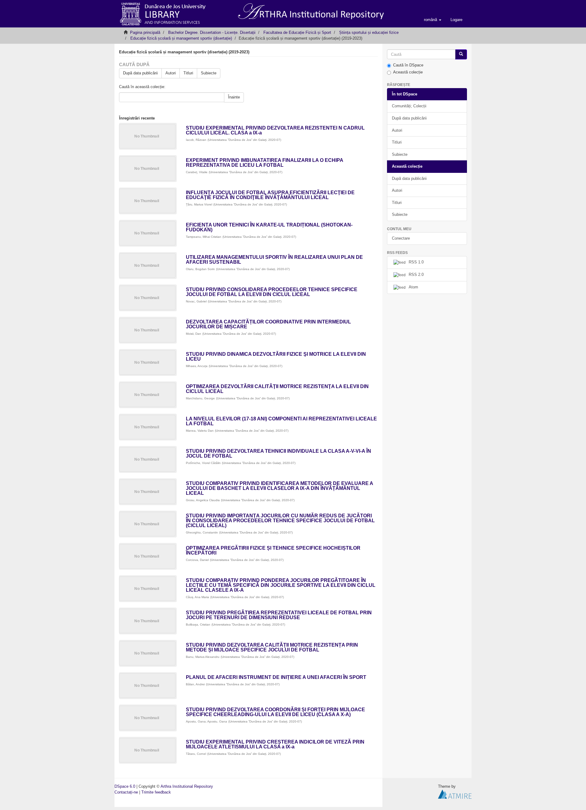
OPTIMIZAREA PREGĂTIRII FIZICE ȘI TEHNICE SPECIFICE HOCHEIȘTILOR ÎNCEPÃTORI (273, 550)
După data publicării (140, 73)
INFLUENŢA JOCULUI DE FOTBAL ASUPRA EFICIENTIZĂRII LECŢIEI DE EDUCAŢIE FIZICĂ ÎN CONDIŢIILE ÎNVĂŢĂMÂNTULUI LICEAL (270, 195)
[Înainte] (461, 54)
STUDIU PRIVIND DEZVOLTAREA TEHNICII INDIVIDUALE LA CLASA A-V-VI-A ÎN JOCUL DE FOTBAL (278, 453)
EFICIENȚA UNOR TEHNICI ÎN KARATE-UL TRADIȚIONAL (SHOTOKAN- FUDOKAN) (269, 227)
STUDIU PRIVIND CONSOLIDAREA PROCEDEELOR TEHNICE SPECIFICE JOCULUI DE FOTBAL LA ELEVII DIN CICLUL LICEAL (271, 292)
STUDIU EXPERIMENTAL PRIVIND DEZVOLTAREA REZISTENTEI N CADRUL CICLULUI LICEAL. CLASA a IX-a (275, 130)
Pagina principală (145, 32)
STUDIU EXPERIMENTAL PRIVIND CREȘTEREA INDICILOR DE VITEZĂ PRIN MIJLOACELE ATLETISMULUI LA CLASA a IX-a (275, 744)
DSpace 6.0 (124, 786)
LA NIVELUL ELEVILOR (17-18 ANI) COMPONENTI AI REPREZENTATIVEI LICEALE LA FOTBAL (281, 421)
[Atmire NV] (455, 793)
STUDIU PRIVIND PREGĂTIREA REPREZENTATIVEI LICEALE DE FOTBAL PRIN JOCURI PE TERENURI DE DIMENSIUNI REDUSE (279, 615)
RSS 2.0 (416, 274)
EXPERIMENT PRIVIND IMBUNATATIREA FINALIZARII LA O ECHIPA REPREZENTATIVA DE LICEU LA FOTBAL (264, 163)
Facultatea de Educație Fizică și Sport (297, 32)
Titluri (188, 73)
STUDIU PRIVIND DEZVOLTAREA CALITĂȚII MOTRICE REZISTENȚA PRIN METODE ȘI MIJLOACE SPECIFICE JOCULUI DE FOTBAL (272, 647)
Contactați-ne (126, 792)
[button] (432, 19)
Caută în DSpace (408, 65)
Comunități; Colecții (409, 106)
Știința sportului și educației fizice (369, 32)
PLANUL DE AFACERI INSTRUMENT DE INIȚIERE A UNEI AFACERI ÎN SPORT (276, 677)
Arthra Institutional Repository (187, 786)
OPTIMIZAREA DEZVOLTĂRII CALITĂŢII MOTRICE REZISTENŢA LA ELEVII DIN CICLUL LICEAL (277, 389)
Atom (413, 287)
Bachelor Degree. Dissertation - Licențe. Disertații (211, 32)
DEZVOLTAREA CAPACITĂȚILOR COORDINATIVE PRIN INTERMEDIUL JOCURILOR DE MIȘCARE (268, 324)
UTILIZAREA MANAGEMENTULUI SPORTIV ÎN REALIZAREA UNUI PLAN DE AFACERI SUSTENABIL (274, 260)
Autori (170, 73)
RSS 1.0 (416, 262)
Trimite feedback (156, 792)
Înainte (234, 97)
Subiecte (208, 73)
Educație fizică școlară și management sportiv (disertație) (181, 38)
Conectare (401, 238)
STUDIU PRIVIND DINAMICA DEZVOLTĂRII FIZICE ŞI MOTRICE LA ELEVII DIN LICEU (276, 356)
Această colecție (408, 72)
